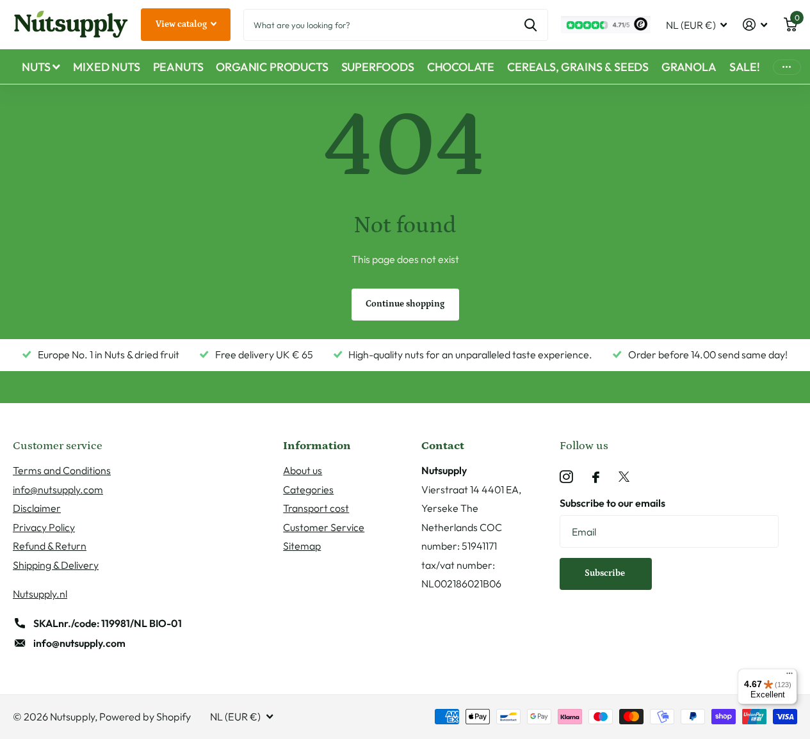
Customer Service (323, 527)
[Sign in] (755, 24)
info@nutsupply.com (58, 489)
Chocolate (460, 67)
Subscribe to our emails (612, 503)
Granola (689, 67)
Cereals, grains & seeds (578, 67)
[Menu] (789, 676)
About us (302, 470)
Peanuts (178, 67)
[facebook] (595, 477)
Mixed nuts (106, 67)
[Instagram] (566, 477)
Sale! (744, 67)
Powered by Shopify (145, 716)
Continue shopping (405, 304)
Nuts (36, 67)
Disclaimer (37, 508)
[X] (624, 477)
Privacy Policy (44, 527)
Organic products (272, 67)
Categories (308, 489)
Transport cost (316, 508)
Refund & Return (49, 545)
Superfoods (377, 67)
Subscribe (606, 573)
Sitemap (302, 545)
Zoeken (530, 25)
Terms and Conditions (62, 470)
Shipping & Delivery (56, 565)
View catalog (182, 24)
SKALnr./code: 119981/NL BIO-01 (107, 623)
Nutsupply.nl (40, 593)
